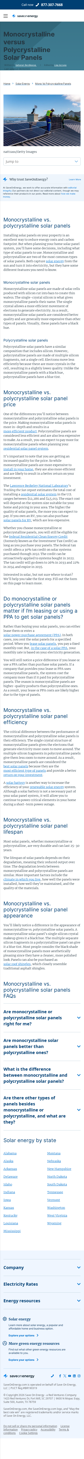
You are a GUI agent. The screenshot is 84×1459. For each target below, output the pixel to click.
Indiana (9, 1192)
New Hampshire (59, 1169)
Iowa (7, 1200)
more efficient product (20, 431)
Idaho (7, 1184)
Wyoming (54, 1223)
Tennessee (55, 1192)
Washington (56, 1208)
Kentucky (10, 1215)
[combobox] (6, 161)
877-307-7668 (52, 4)
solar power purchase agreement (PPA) (32, 635)
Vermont (53, 1200)
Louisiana (10, 1223)
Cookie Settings (28, 1433)
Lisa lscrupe (60, 65)
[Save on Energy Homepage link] (25, 16)
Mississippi (12, 1231)
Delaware (10, 1177)
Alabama (10, 1153)
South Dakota (57, 1184)
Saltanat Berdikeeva (26, 65)
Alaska (8, 1161)
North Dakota (57, 1177)
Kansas (8, 1208)
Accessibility (48, 1429)
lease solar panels (43, 644)
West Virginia (57, 1215)
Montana (54, 1153)
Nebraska (54, 1161)
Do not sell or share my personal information (30, 1426)
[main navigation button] (7, 16)
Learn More (75, 179)
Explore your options (21, 1335)
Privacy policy (29, 1429)
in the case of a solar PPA (49, 648)
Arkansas (10, 1169)
